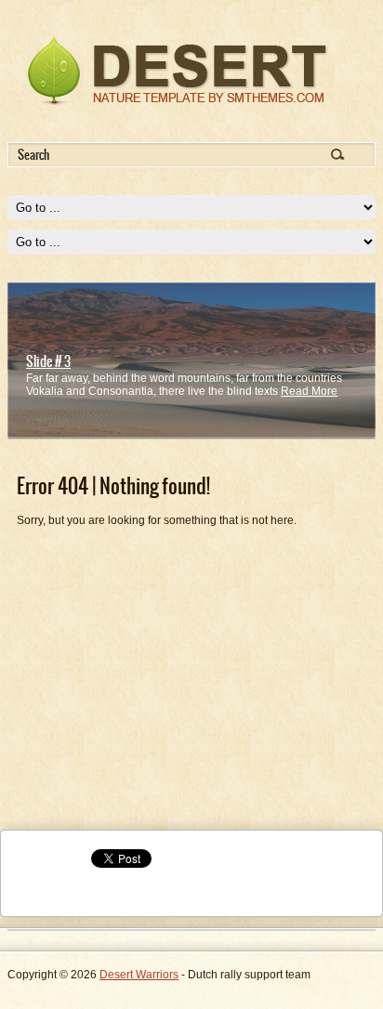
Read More (309, 391)
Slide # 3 (48, 361)
